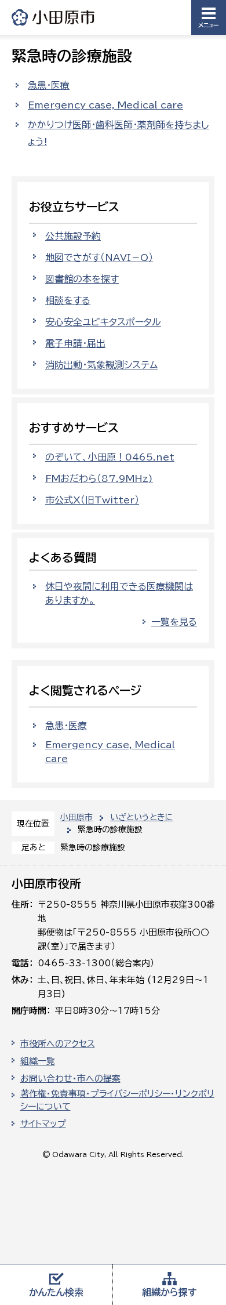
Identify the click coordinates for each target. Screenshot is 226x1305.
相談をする (67, 300)
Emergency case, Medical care (105, 105)
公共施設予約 (73, 236)
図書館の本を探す (82, 279)
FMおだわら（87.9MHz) (99, 478)
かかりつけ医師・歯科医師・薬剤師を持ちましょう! (118, 133)
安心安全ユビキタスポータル (103, 322)
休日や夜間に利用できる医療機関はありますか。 (119, 593)
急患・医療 (49, 85)
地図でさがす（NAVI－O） (99, 257)
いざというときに (141, 817)
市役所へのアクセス (57, 1043)
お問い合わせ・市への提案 (70, 1078)
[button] (208, 17)
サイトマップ (43, 1123)
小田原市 (54, 17)
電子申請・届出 (75, 343)
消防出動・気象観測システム (101, 364)
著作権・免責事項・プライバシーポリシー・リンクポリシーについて (117, 1100)
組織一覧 (37, 1061)
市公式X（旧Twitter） (92, 500)
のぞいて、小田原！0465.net (109, 457)
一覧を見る (174, 621)
